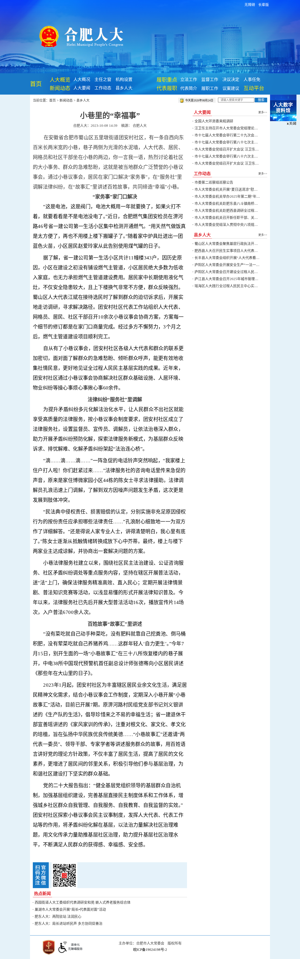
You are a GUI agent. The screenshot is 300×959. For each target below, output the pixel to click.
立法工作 (188, 79)
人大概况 (81, 79)
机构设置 (124, 79)
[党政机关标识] (48, 947)
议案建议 (230, 88)
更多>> (262, 112)
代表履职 (167, 88)
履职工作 (209, 88)
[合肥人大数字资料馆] (283, 107)
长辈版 (263, 5)
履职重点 (167, 80)
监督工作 (209, 79)
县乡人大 (124, 88)
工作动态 (102, 88)
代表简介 (188, 88)
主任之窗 (102, 79)
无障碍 (249, 5)
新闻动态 (60, 88)
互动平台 (254, 88)
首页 (36, 84)
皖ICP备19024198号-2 (150, 949)
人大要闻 (81, 88)
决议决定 (230, 79)
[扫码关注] (64, 875)
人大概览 (60, 80)
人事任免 (252, 79)
